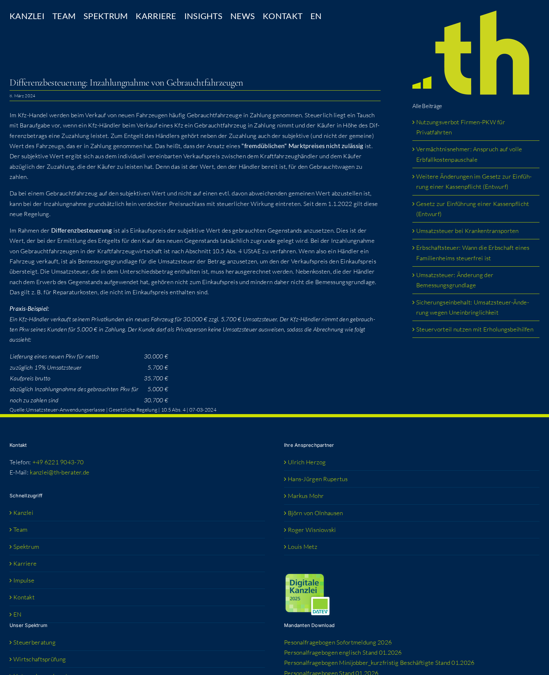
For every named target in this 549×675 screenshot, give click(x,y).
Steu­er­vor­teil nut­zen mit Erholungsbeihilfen (474, 329)
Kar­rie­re (25, 563)
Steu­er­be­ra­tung (34, 642)
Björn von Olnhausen (315, 513)
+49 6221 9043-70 (58, 462)
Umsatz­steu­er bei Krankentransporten (467, 231)
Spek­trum (26, 546)
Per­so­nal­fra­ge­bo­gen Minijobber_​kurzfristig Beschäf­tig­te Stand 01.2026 (379, 662)
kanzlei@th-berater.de (59, 472)
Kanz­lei (23, 512)
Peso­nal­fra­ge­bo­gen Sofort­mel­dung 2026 (338, 642)
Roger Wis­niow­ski (312, 530)
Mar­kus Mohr (306, 496)
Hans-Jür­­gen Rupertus (318, 479)
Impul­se (23, 580)
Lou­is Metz (302, 546)
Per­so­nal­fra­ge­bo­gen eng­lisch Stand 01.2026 (343, 652)
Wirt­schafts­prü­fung (39, 659)
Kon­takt (24, 597)
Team (20, 529)
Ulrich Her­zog (307, 462)
